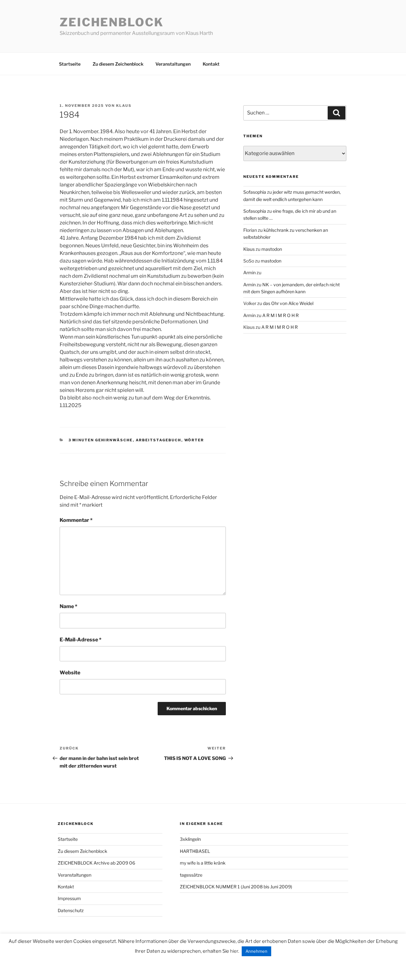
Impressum (69, 898)
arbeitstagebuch (158, 440)
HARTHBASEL (195, 851)
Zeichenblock (112, 22)
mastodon (271, 249)
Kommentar (76, 520)
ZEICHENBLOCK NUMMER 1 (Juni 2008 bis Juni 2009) (236, 886)
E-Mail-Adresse (81, 640)
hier (234, 951)
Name (68, 606)
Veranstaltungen (173, 64)
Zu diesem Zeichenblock (118, 64)
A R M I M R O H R (280, 315)
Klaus (124, 105)
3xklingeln (190, 839)
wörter (194, 440)
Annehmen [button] (256, 951)
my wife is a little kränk (203, 863)
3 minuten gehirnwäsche (101, 440)
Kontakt (211, 64)
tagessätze (191, 875)
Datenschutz (71, 910)
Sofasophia (254, 192)
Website (70, 673)
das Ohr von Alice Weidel (288, 303)
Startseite (70, 64)
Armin (249, 272)
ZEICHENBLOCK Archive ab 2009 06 (96, 863)
